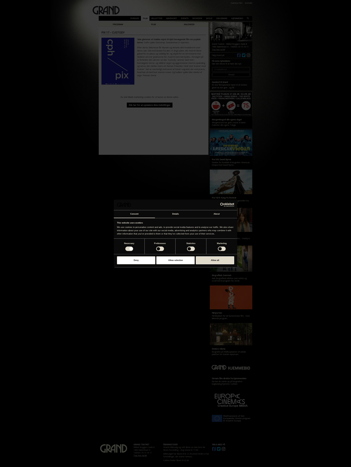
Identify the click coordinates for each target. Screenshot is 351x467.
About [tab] (217, 214)
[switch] (160, 249)
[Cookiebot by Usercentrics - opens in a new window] (222, 205)
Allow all (215, 260)
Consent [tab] (134, 214)
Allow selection (175, 260)
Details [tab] (175, 214)
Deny (136, 260)
